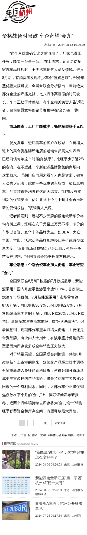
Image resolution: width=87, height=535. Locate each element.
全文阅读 (59, 423)
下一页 (43, 423)
